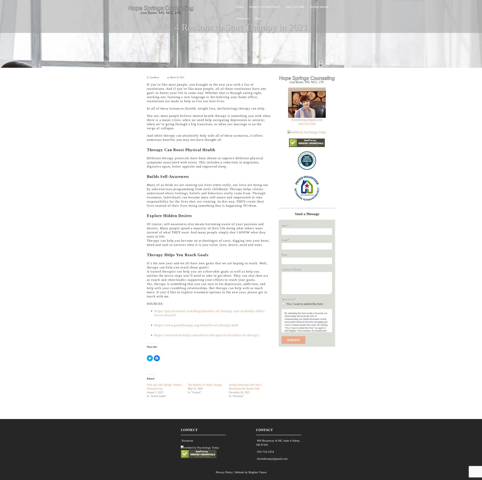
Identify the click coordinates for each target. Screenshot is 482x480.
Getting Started (319, 6)
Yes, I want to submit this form (305, 304)
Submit (293, 340)
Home (239, 6)
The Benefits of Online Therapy (205, 384)
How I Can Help (295, 6)
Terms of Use (288, 299)
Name (284, 225)
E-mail (285, 240)
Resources (242, 18)
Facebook (187, 440)
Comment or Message (291, 269)
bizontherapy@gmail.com (307, 119)
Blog (257, 18)
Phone (284, 255)
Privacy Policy (224, 472)
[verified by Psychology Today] (307, 132)
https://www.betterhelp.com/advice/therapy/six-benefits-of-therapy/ (207, 335)
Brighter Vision (257, 472)
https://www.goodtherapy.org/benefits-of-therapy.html (196, 325)
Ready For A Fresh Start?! (264, 6)
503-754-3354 (306, 124)
